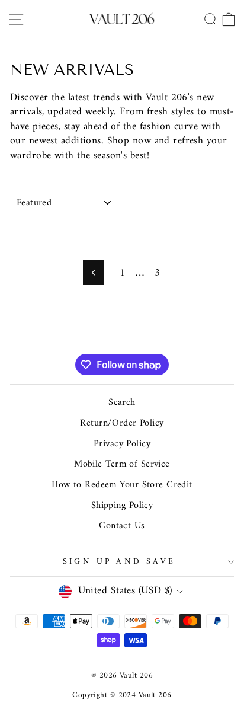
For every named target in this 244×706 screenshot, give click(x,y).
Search (122, 402)
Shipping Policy (122, 505)
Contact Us (122, 525)
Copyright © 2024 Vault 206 (121, 695)
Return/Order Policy (121, 423)
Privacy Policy (122, 444)
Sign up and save (119, 561)
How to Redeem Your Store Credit (122, 485)
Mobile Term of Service (122, 464)
